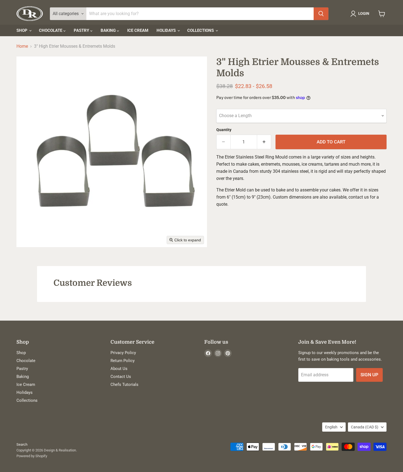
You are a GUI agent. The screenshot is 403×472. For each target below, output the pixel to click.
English (331, 427)
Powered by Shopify (31, 456)
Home (22, 46)
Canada (364, 427)
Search (21, 444)
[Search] (321, 13)
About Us (118, 368)
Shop (22, 30)
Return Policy (122, 360)
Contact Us (120, 376)
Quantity (223, 130)
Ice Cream (137, 30)
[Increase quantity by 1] (264, 142)
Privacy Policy (123, 352)
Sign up (369, 374)
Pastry (82, 30)
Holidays (167, 30)
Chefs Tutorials (124, 384)
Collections (201, 30)
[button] (360, 13)
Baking (109, 30)
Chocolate (51, 30)
